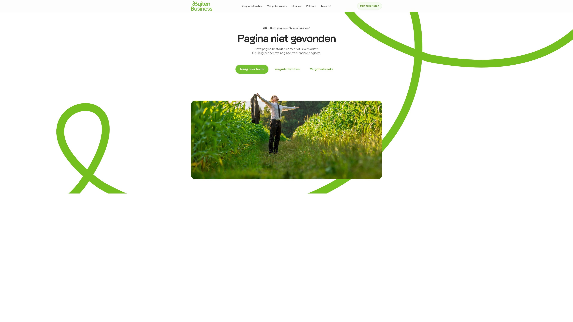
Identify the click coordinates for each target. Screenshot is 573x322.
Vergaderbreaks (277, 5)
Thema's (296, 5)
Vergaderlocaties (252, 5)
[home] (201, 6)
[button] (326, 6)
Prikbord (311, 5)
